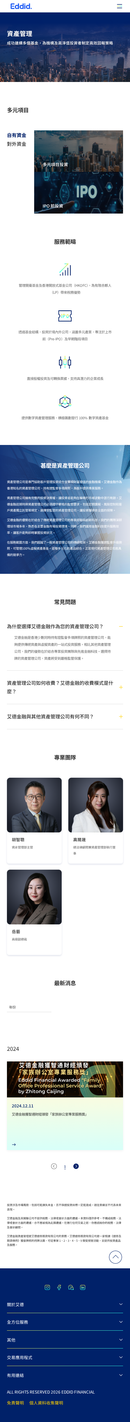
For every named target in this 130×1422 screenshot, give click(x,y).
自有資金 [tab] (16, 135)
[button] (115, 1257)
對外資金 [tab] (16, 144)
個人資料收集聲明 (46, 1403)
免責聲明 (15, 1403)
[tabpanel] (78, 172)
